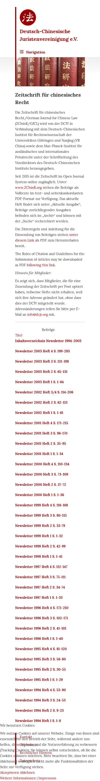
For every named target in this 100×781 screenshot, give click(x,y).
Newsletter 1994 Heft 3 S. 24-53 (40, 700)
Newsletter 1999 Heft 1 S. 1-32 (39, 536)
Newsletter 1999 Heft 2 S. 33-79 (40, 526)
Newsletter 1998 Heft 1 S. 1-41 (38, 556)
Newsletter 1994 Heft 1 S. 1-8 (38, 721)
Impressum (47, 778)
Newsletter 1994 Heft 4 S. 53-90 (40, 690)
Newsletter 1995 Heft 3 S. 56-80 (40, 659)
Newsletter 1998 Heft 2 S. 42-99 (40, 546)
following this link (41, 265)
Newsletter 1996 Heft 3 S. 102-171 (41, 618)
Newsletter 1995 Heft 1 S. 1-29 (39, 680)
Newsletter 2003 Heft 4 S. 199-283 (42, 351)
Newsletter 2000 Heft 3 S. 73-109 (41, 474)
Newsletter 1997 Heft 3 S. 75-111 (40, 577)
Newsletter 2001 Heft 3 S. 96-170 (41, 433)
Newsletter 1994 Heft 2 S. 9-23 (39, 710)
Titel (18, 335)
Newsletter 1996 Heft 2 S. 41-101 (40, 628)
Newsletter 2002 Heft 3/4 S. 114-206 (44, 392)
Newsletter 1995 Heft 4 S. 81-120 (41, 649)
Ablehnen (27, 772)
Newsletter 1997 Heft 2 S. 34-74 (40, 587)
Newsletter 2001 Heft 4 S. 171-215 (41, 423)
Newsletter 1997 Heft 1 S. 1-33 (39, 597)
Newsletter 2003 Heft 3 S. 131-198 (42, 361)
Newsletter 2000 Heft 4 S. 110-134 (42, 464)
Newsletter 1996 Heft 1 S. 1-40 (39, 639)
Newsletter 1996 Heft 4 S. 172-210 (41, 608)
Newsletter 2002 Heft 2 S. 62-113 (41, 402)
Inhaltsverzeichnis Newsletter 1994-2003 (48, 341)
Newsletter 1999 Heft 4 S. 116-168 (41, 505)
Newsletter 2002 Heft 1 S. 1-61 (39, 413)
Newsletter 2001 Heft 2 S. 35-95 (40, 443)
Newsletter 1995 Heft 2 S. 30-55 (40, 669)
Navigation (35, 52)
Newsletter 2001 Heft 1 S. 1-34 (39, 454)
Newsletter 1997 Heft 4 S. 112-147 (41, 567)
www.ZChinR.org (28, 188)
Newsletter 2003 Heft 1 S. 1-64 (39, 382)
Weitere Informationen (18, 778)
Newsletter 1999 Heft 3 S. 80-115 (41, 515)
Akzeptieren (9, 772)
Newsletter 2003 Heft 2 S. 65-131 (41, 372)
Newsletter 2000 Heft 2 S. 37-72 (40, 485)
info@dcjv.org (37, 314)
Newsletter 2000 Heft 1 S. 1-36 (39, 495)
